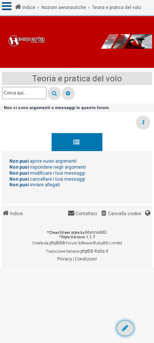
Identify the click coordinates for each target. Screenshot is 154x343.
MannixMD (96, 232)
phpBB (55, 243)
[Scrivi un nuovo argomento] (125, 328)
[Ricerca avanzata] (68, 93)
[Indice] (77, 42)
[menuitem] (120, 214)
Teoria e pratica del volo (77, 78)
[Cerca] (54, 93)
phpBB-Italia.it (94, 251)
